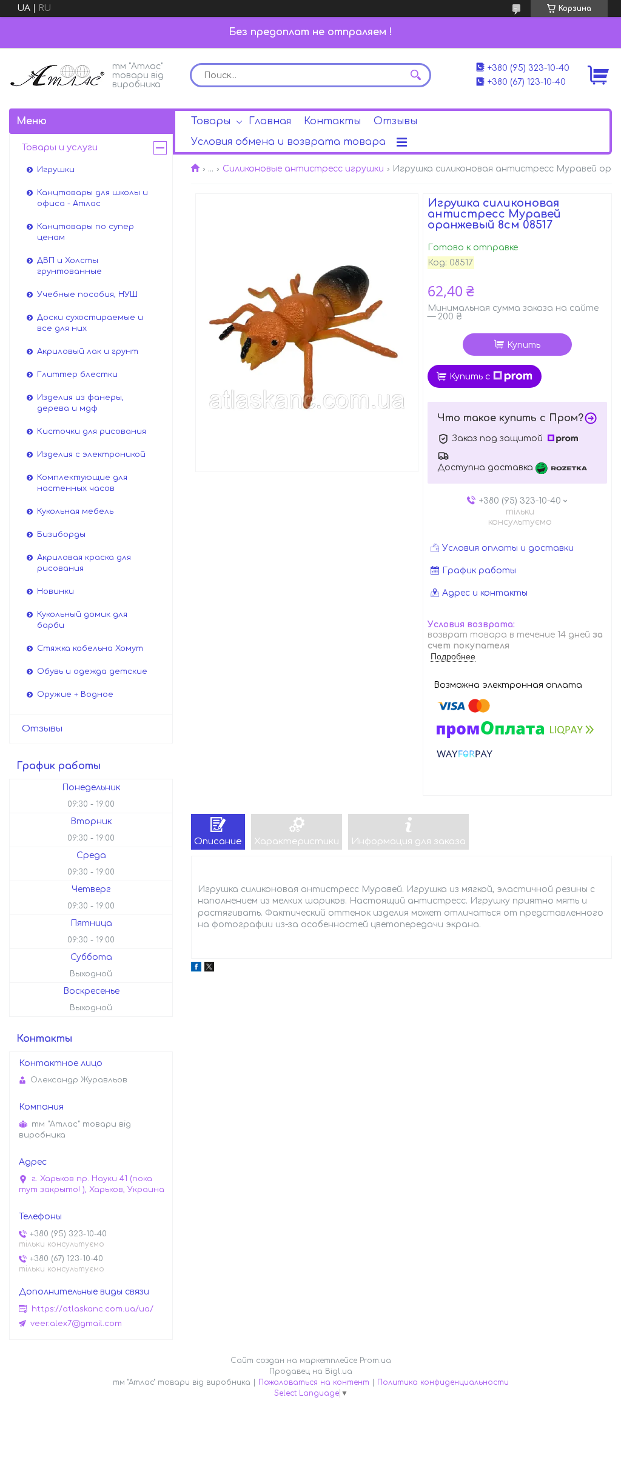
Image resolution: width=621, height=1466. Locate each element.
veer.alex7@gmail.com (76, 1323)
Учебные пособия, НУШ (87, 294)
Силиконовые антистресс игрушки (303, 168)
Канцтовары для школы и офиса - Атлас (92, 198)
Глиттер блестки (77, 374)
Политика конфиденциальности (443, 1382)
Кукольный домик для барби (82, 620)
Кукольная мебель (75, 511)
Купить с (469, 376)
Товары (210, 121)
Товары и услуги (60, 147)
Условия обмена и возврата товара (288, 141)
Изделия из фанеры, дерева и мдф (80, 403)
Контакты (332, 121)
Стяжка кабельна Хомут (90, 648)
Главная (270, 121)
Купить (523, 345)
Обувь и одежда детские (92, 671)
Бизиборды (61, 534)
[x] (209, 968)
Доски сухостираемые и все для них (90, 323)
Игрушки (56, 169)
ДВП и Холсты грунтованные (69, 266)
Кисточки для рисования (91, 431)
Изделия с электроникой (91, 454)
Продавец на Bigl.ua (310, 1371)
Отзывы (395, 121)
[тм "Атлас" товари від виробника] (57, 74)
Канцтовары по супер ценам (85, 232)
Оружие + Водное (75, 694)
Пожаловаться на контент (313, 1382)
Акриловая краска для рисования (84, 563)
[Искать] (416, 75)
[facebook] (196, 968)
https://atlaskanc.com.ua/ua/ (92, 1309)
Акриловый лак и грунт (87, 351)
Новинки (55, 591)
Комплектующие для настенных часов (82, 483)
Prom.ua (375, 1360)
